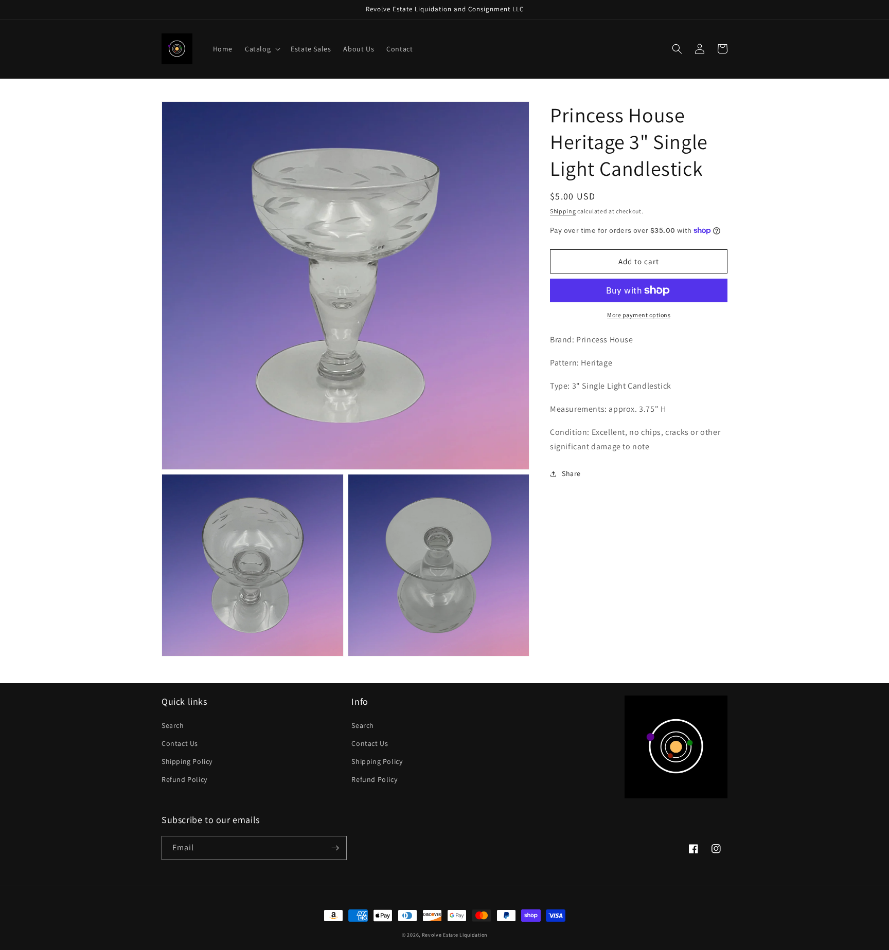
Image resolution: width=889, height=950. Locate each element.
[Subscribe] (335, 848)
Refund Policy (184, 779)
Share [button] (571, 473)
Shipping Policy (187, 761)
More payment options (638, 315)
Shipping (563, 211)
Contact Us (180, 743)
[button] (262, 49)
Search (173, 725)
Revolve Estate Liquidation (454, 934)
